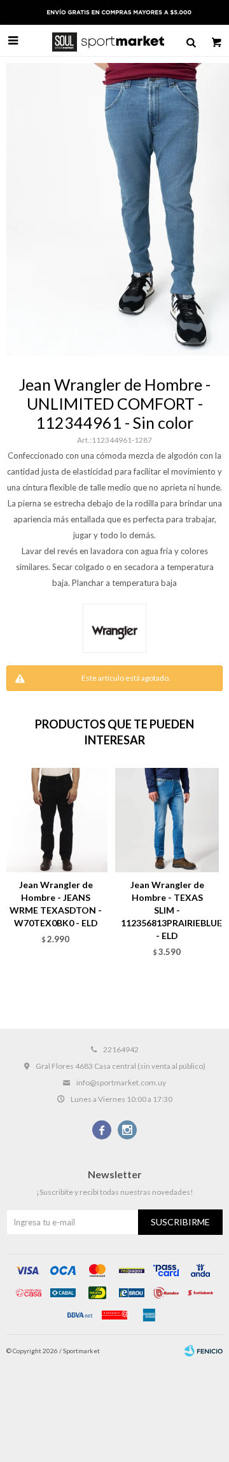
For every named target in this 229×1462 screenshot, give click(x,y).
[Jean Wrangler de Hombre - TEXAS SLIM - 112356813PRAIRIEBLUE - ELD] (166, 819)
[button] (191, 41)
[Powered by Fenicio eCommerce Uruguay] (203, 1350)
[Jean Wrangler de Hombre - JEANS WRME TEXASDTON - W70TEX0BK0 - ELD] (55, 819)
